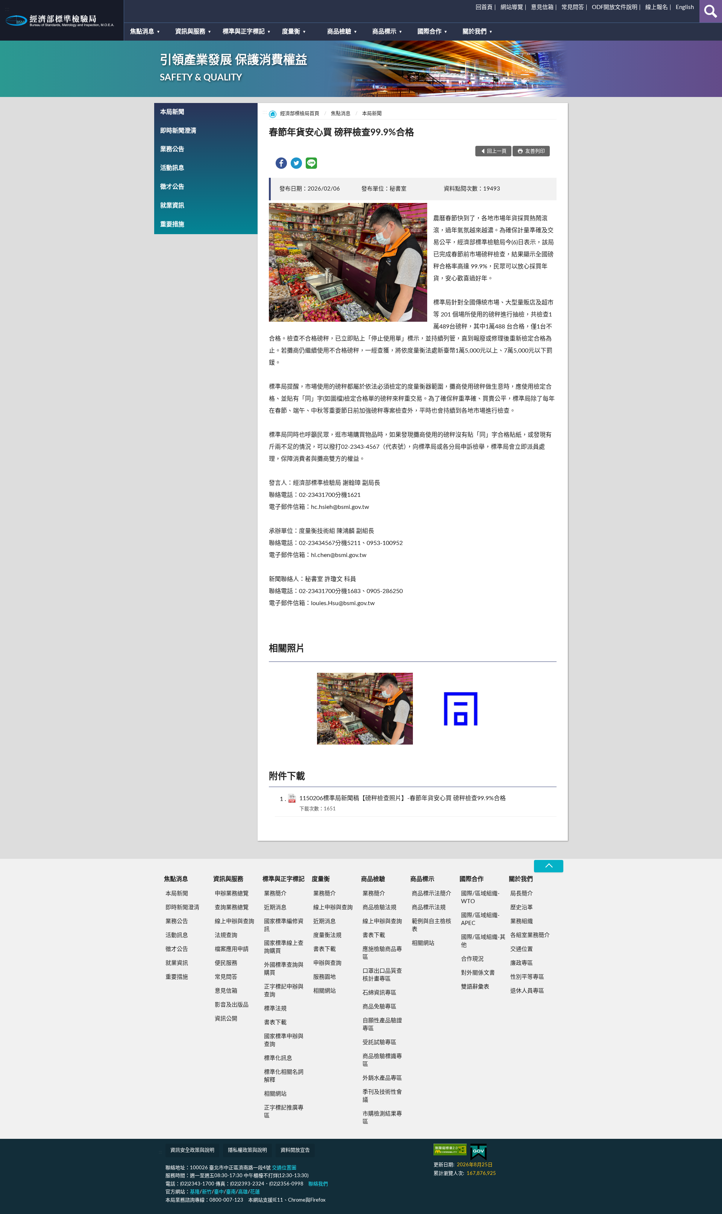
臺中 (219, 1192)
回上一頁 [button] (497, 151)
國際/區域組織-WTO (480, 897)
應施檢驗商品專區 (382, 953)
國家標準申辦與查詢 (283, 1040)
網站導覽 (512, 7)
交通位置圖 (284, 1168)
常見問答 (572, 7)
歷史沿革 (521, 907)
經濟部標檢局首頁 (299, 113)
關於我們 (475, 32)
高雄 (243, 1192)
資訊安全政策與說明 (192, 1150)
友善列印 (534, 151)
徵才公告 (172, 187)
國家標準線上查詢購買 (283, 947)
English (685, 7)
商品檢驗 (339, 32)
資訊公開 (226, 1019)
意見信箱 (542, 7)
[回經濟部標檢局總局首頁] (62, 20)
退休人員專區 (527, 991)
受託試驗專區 (379, 1042)
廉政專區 (521, 963)
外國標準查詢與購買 (283, 969)
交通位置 (521, 949)
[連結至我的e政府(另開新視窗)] (478, 1152)
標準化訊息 (278, 1058)
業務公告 (172, 149)
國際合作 (429, 32)
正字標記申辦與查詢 (283, 991)
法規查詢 (226, 935)
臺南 (231, 1192)
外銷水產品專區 (382, 1078)
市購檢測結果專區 (382, 1118)
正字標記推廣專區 (283, 1112)
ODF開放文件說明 (614, 7)
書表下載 (275, 1022)
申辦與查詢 (327, 963)
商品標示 (384, 32)
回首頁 (484, 7)
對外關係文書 (478, 973)
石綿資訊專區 (379, 993)
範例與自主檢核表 (431, 925)
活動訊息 (172, 168)
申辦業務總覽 (232, 893)
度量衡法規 (327, 935)
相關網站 (275, 1094)
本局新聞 (172, 112)
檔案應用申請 (232, 949)
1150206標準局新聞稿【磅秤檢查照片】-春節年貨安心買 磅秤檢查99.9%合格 (402, 798)
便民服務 (226, 963)
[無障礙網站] (450, 1149)
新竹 (207, 1192)
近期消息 (275, 907)
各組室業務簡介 (530, 935)
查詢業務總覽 (232, 907)
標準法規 (275, 1008)
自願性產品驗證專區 (382, 1024)
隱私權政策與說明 (247, 1150)
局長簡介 (521, 893)
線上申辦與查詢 (234, 921)
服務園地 (324, 977)
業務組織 (521, 921)
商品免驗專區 (379, 1007)
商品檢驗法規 (379, 907)
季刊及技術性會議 (382, 1096)
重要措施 (172, 224)
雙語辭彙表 (475, 987)
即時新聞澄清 (178, 131)
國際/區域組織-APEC (480, 919)
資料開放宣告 (295, 1150)
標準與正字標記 (244, 32)
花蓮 (255, 1192)
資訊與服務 (190, 32)
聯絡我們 (318, 1184)
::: (7, 9)
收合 (548, 866)
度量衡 (291, 32)
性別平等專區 (527, 977)
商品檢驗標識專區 (382, 1060)
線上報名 (656, 7)
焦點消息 (142, 32)
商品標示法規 (429, 907)
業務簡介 (275, 893)
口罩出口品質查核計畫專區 (382, 975)
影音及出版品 (232, 1005)
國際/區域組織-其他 (483, 941)
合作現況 (472, 959)
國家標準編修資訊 (283, 925)
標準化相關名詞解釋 (283, 1076)
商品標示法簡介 (431, 893)
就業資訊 (172, 206)
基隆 (195, 1192)
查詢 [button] (710, 11)
